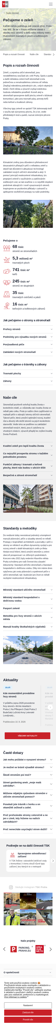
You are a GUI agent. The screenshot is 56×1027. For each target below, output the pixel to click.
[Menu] (51, 4)
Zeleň (7, 687)
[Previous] (4, 949)
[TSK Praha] (5, 4)
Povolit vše (28, 1020)
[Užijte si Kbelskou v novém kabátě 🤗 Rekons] (44, 900)
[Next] (52, 54)
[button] (28, 329)
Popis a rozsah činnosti (14, 54)
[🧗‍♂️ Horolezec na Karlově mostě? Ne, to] (44, 917)
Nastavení (28, 1005)
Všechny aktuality (27, 736)
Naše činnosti (12, 13)
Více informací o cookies (15, 997)
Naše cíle (34, 54)
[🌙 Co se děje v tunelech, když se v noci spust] (28, 900)
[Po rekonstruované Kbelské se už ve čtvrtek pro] (12, 917)
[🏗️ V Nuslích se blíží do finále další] (12, 900)
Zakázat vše (28, 1012)
